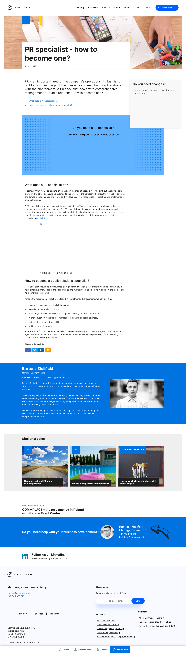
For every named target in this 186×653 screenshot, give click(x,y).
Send (138, 601)
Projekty (80, 7)
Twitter (35, 350)
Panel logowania (146, 622)
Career (117, 7)
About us (106, 7)
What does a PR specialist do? (43, 101)
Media (127, 7)
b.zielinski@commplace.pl (57, 377)
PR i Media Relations (106, 620)
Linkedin (41, 350)
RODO (172, 626)
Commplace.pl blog (18, 7)
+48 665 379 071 (167, 8)
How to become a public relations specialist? (50, 105)
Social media (102, 632)
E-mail (48, 350)
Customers (93, 7)
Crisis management (105, 628)
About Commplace (147, 618)
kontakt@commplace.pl (18, 593)
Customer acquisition (133, 449)
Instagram (55, 613)
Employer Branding (126, 637)
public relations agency (95, 331)
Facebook (28, 350)
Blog (157, 622)
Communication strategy (108, 624)
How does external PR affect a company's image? (39, 482)
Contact (138, 7)
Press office (165, 622)
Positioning (114, 632)
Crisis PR (40, 218)
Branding (120, 628)
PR (26, 19)
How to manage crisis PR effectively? (90, 483)
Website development (106, 637)
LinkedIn (57, 554)
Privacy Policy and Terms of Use (153, 626)
